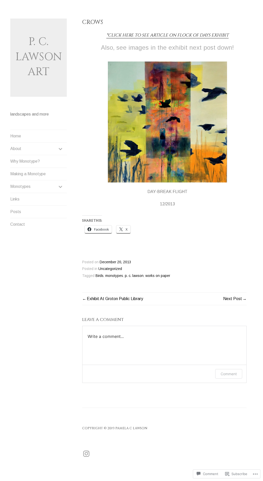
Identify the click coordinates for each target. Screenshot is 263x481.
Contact (17, 224)
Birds (100, 276)
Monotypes (20, 186)
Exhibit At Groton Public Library (115, 298)
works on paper (157, 276)
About (15, 148)
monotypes (114, 276)
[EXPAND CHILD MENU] (60, 149)
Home (15, 136)
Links (15, 199)
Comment (229, 374)
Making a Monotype (28, 174)
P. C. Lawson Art (38, 56)
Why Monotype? (25, 161)
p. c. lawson (134, 276)
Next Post (232, 298)
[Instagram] (86, 454)
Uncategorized (110, 269)
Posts (15, 211)
